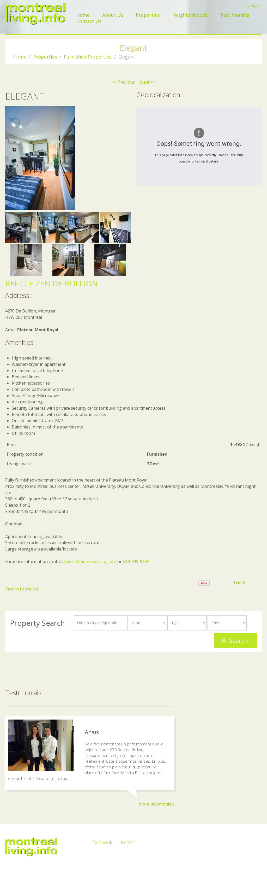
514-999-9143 (136, 561)
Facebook (102, 842)
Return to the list (21, 589)
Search (238, 640)
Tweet (239, 582)
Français (252, 6)
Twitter (127, 842)
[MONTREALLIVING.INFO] (35, 14)
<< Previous (123, 82)
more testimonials (156, 804)
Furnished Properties (88, 57)
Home (19, 57)
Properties (45, 57)
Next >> (147, 82)
